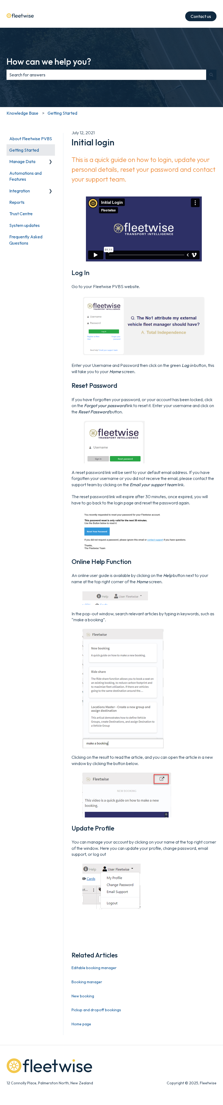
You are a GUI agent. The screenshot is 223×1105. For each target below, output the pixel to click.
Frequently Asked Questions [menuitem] (25, 239)
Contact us (201, 16)
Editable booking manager (94, 967)
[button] (50, 161)
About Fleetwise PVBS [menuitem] (30, 138)
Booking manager (87, 981)
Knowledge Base (22, 113)
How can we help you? (49, 61)
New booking (83, 996)
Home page (81, 1024)
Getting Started (62, 113)
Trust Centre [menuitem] (21, 213)
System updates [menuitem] (24, 225)
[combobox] (106, 75)
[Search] (211, 75)
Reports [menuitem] (16, 202)
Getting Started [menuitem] (24, 150)
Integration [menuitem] (19, 190)
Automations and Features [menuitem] (25, 176)
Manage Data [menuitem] (22, 161)
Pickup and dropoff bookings (96, 1009)
